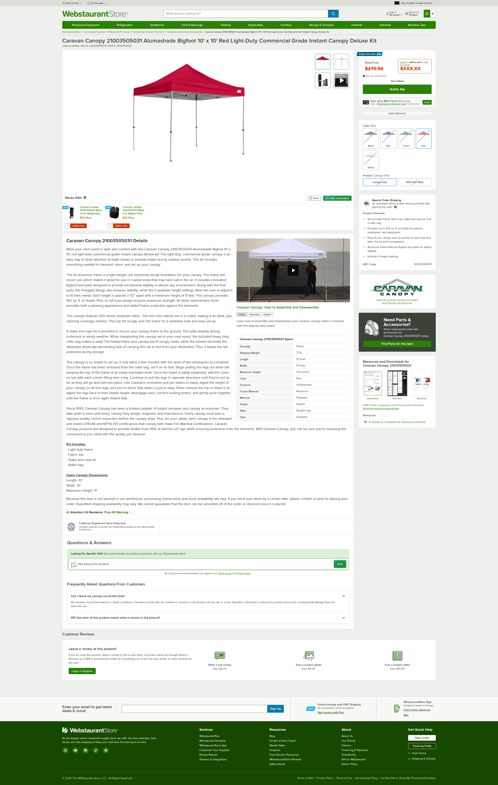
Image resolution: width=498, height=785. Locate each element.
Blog (272, 736)
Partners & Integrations (213, 759)
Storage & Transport (321, 24)
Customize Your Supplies (214, 750)
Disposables (255, 24)
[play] (293, 270)
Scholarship (349, 754)
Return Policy (350, 764)
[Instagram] (65, 750)
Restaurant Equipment (85, 24)
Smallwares (157, 24)
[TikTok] (96, 750)
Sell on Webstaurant (354, 759)
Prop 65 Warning (116, 512)
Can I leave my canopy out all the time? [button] (98, 596)
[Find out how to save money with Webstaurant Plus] (66, 207)
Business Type (417, 24)
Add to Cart (78, 225)
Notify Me (397, 89)
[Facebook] (85, 750)
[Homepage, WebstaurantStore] (95, 14)
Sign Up (275, 709)
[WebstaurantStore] (111, 730)
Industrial (385, 24)
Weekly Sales (277, 745)
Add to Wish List (397, 113)
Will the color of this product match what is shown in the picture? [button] (115, 617)
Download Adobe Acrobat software (381, 408)
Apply (428, 103)
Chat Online (419, 753)
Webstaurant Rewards (212, 740)
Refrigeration (124, 24)
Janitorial (356, 24)
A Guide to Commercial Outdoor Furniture (400, 422)
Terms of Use (225, 573)
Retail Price (372, 62)
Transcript (254, 314)
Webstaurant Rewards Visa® (392, 104)
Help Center (72, 3)
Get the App (96, 3)
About (242, 314)
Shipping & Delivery (424, 758)
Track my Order (422, 745)
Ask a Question (339, 198)
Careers (346, 745)
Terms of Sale (305, 778)
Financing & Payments (355, 750)
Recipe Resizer (208, 754)
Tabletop (225, 24)
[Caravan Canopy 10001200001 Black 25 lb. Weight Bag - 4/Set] (83, 217)
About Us (347, 736)
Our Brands (349, 740)
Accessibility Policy (366, 778)
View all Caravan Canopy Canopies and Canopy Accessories (397, 302)
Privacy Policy (244, 573)
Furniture (286, 24)
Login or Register (82, 671)
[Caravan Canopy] (397, 286)
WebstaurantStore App (212, 745)
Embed (267, 314)
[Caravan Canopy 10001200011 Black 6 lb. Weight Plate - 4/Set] (126, 217)
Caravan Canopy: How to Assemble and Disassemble (278, 307)
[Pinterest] (106, 750)
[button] (323, 61)
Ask (340, 564)
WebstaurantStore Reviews (285, 759)
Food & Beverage (192, 24)
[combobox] (246, 14)
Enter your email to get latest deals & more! (87, 709)
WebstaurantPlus (209, 736)
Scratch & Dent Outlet (282, 740)
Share (316, 198)
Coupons (274, 750)
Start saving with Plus (331, 712)
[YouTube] (75, 750)
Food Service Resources (284, 754)
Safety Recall (277, 764)
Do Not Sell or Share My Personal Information (408, 778)
